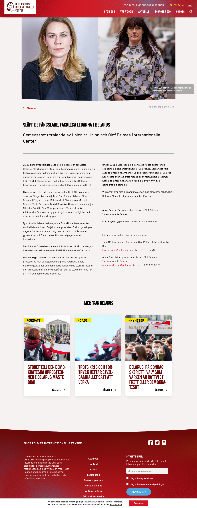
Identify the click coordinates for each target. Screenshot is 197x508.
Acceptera (139, 503)
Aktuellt (143, 11)
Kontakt (93, 464)
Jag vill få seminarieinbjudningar (147, 484)
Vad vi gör (126, 11)
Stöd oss (109, 11)
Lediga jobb (93, 474)
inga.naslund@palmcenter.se (118, 250)
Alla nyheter (31, 108)
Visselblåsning (93, 485)
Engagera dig (163, 11)
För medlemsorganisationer (144, 5)
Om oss (180, 11)
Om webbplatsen (93, 480)
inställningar (116, 504)
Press (93, 469)
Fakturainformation (93, 496)
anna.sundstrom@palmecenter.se (120, 265)
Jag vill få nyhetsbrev (141, 478)
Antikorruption (93, 491)
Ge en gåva (176, 5)
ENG (190, 5)
